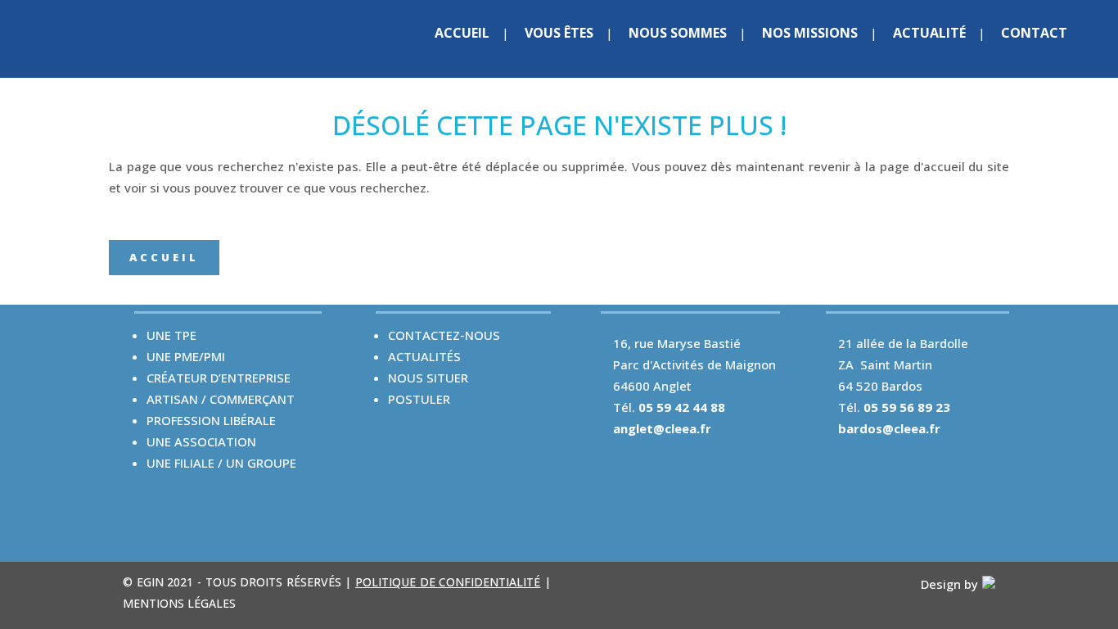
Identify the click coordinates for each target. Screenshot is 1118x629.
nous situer (428, 377)
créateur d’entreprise (219, 377)
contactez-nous (444, 335)
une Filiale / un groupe (221, 463)
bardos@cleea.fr (889, 428)
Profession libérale (211, 420)
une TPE (171, 335)
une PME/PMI (186, 356)
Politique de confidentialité (447, 582)
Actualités (424, 356)
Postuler (419, 399)
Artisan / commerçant (221, 399)
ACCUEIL (164, 257)
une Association (201, 441)
